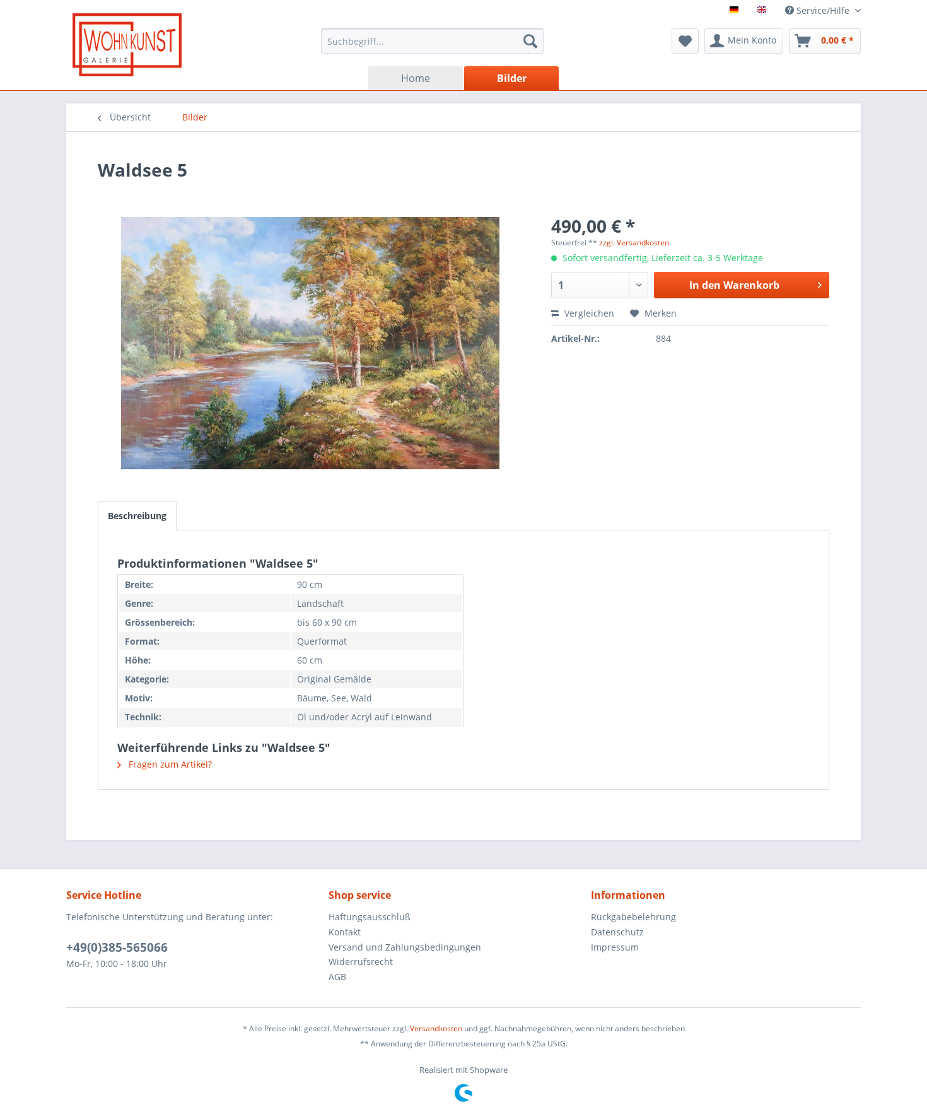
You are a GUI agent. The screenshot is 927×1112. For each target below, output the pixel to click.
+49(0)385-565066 (117, 947)
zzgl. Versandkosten (634, 242)
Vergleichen (588, 313)
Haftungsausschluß (370, 917)
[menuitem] (432, 41)
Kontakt (345, 932)
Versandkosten (436, 1028)
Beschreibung (137, 516)
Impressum (615, 947)
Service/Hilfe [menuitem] (823, 10)
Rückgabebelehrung (633, 917)
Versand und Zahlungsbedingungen (405, 947)
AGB (337, 977)
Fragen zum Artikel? (169, 764)
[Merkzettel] (685, 41)
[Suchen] (530, 41)
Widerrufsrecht (361, 962)
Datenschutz (617, 932)
